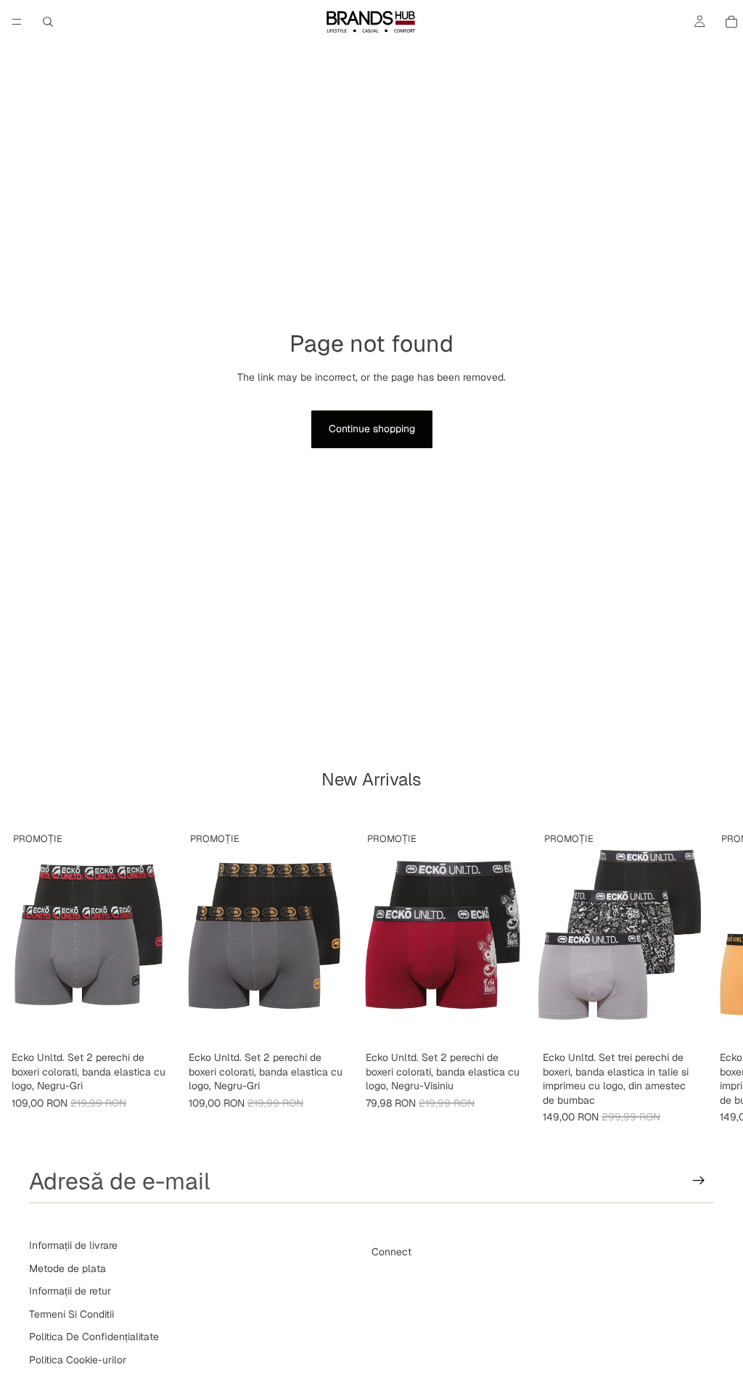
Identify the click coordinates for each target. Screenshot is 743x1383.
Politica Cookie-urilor (77, 1359)
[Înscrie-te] (699, 1180)
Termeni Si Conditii (71, 1314)
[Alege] (154, 1023)
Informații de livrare (73, 1245)
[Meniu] (16, 21)
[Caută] (48, 22)
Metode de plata (67, 1267)
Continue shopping (372, 428)
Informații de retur (70, 1290)
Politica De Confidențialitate (94, 1336)
